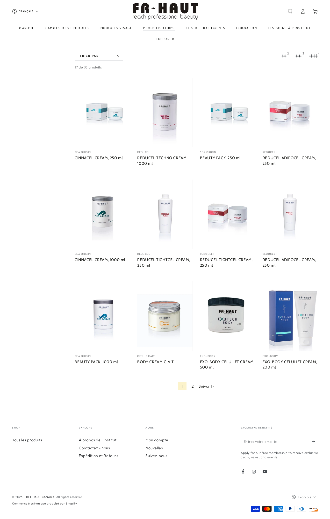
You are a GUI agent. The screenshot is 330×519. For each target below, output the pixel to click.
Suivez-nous (156, 455)
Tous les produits (27, 439)
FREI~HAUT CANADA (39, 497)
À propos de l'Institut (97, 439)
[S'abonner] (315, 441)
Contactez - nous (94, 447)
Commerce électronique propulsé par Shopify (44, 503)
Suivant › (206, 386)
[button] (290, 11)
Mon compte (156, 439)
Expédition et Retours (98, 455)
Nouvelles (154, 447)
